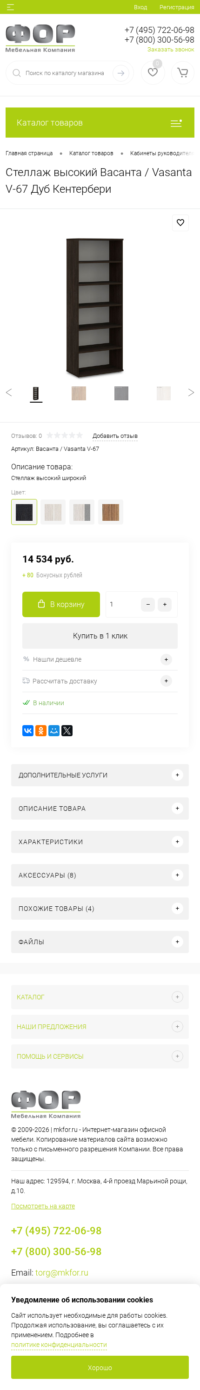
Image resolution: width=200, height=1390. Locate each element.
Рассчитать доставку (65, 681)
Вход (140, 7)
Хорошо (100, 1367)
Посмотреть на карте (43, 1206)
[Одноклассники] (41, 730)
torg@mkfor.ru (61, 1272)
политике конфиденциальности (59, 1344)
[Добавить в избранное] (180, 223)
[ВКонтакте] (27, 730)
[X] (67, 730)
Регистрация (177, 7)
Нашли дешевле (57, 659)
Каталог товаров (50, 122)
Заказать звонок (170, 49)
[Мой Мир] (54, 730)
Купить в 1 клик (100, 636)
